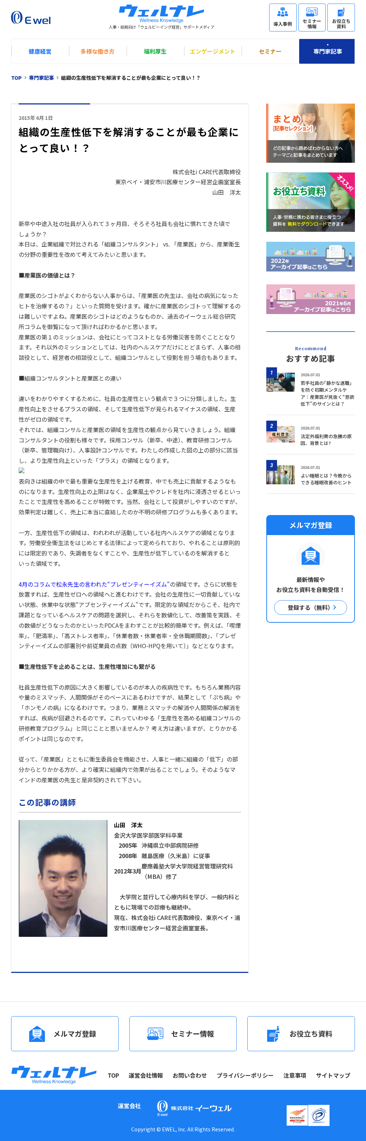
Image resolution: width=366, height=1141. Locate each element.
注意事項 (294, 1075)
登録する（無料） (310, 607)
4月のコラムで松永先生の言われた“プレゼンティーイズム (93, 584)
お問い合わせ (190, 1075)
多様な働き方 (97, 51)
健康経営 (40, 51)
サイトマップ (333, 1075)
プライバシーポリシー (245, 1075)
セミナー (270, 51)
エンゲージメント (213, 51)
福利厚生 (155, 51)
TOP (113, 1075)
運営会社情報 (146, 1075)
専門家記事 (327, 51)
